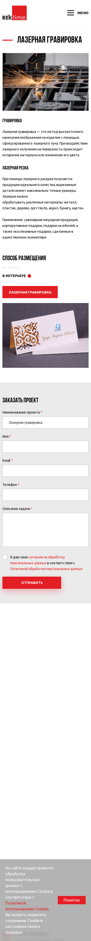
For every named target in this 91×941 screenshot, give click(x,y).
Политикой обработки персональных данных (46, 569)
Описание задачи (16, 509)
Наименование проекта (21, 412)
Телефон (9, 485)
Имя (5, 436)
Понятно (72, 900)
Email (6, 460)
